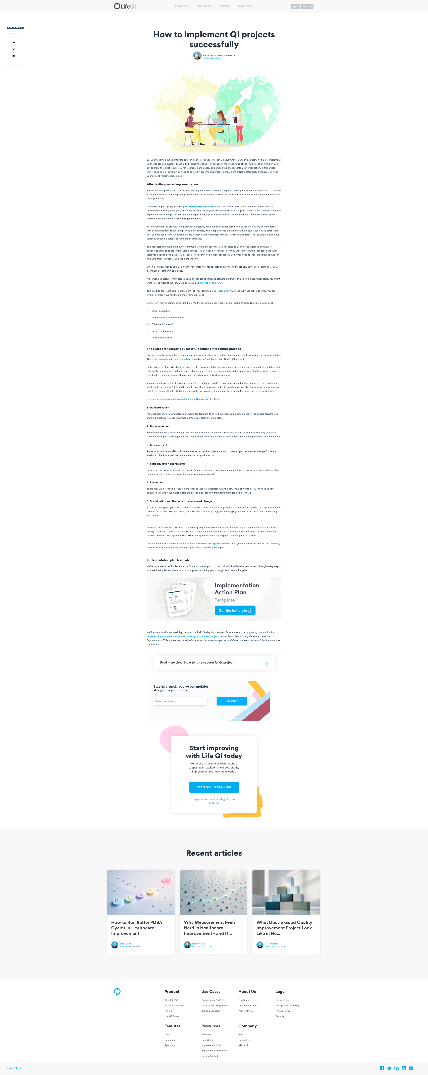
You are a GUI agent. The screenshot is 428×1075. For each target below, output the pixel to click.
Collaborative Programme (214, 1005)
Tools (167, 1035)
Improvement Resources (214, 1051)
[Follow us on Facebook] (382, 1069)
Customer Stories (248, 1005)
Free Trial (307, 6)
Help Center (207, 1040)
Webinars (206, 1035)
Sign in (295, 6)
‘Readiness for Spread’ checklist (214, 544)
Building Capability (211, 1011)
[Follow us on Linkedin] (396, 1069)
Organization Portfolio (212, 1000)
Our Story (244, 1000)
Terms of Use (282, 1000)
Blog (241, 1035)
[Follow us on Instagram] (403, 1069)
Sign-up (214, 803)
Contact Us (244, 1040)
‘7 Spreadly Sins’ (220, 291)
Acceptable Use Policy (287, 1005)
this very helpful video (186, 359)
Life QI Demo (172, 1016)
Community (171, 1040)
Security (280, 1016)
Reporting (170, 1045)
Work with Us (246, 1011)
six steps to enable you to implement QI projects (182, 399)
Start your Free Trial (214, 787)
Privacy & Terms (14, 1068)
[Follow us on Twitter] (389, 1069)
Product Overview (174, 1005)
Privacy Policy (283, 1011)
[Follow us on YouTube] (411, 1069)
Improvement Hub (211, 1045)
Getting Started (209, 1056)
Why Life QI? (172, 1000)
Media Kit (244, 1045)
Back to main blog (15, 27)
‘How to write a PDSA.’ (212, 283)
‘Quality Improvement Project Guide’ (201, 207)
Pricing (225, 6)
